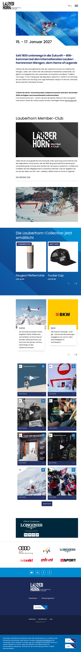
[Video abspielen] (47, 204)
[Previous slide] (69, 283)
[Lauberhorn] (12, 6)
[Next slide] (75, 283)
